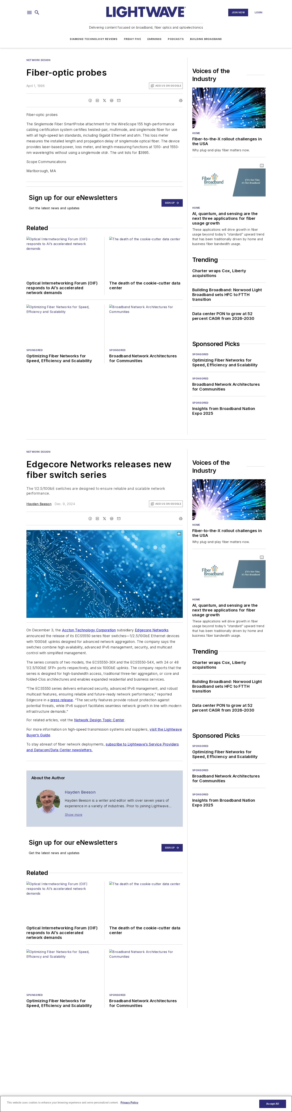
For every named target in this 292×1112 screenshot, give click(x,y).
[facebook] (90, 100)
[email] (119, 100)
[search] (37, 12)
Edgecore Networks (152, 630)
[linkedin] (97, 100)
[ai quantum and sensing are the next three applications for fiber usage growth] (229, 182)
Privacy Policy (129, 1102)
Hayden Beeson (38, 504)
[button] (29, 12)
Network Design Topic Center (99, 720)
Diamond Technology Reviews (93, 39)
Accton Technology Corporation (89, 630)
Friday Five (132, 39)
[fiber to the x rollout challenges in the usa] (229, 108)
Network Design (38, 60)
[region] (146, 1104)
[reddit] (112, 100)
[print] (181, 100)
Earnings (154, 39)
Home (196, 133)
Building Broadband (206, 39)
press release (61, 700)
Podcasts (176, 39)
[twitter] (104, 100)
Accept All (272, 1103)
